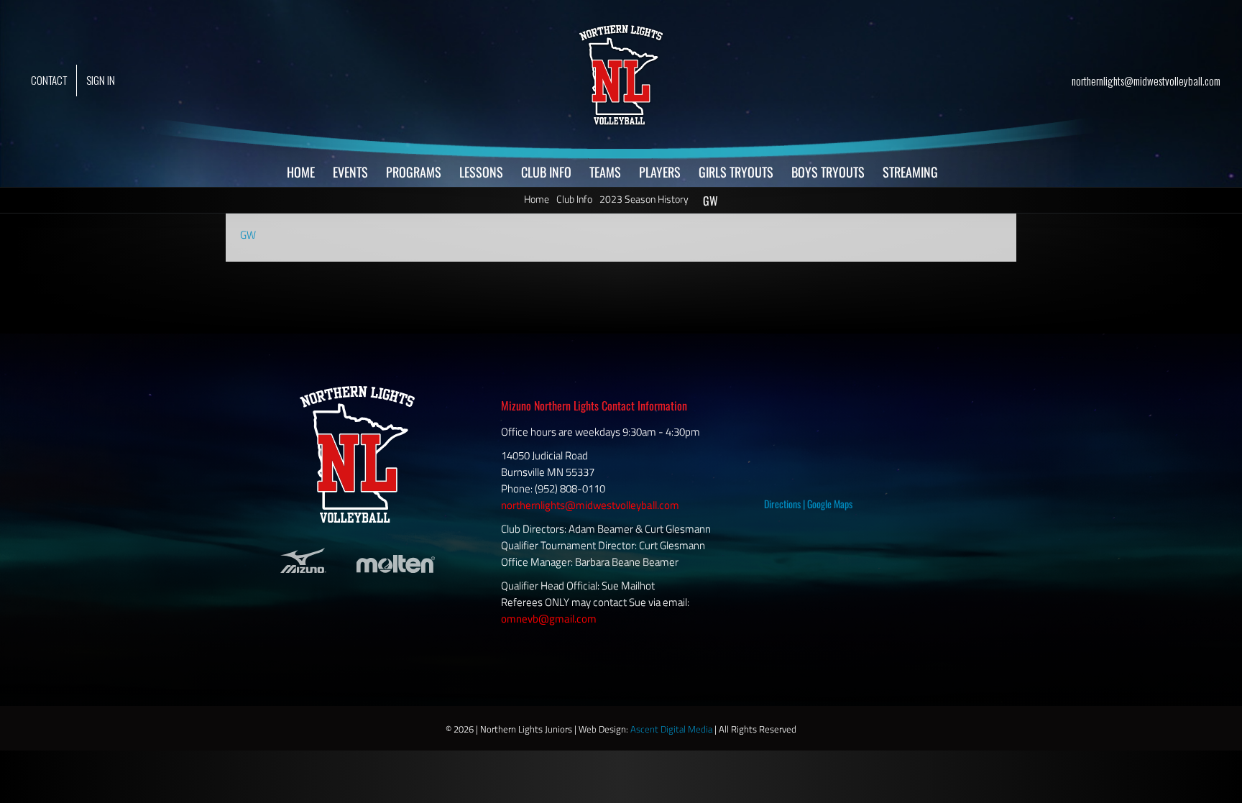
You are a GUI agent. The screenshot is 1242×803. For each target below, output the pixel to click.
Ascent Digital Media (671, 729)
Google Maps (829, 503)
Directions (782, 503)
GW (248, 234)
